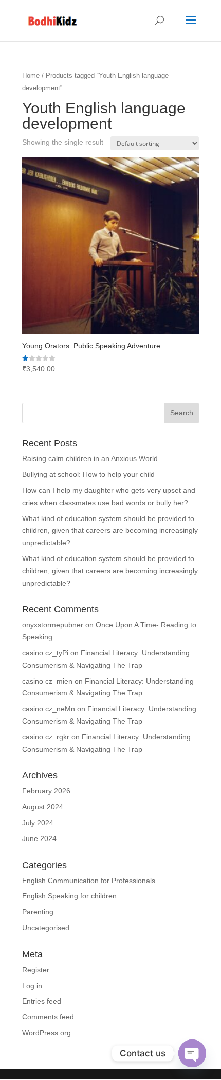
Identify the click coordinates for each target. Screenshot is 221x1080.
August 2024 (42, 807)
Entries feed (41, 1001)
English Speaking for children (69, 896)
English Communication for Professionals (88, 880)
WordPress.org (46, 1033)
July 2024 (37, 822)
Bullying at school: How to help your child (88, 474)
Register (35, 970)
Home (31, 75)
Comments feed (48, 1017)
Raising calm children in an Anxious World (90, 458)
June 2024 (39, 838)
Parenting (37, 912)
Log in (32, 986)
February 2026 (46, 791)
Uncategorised (45, 928)
